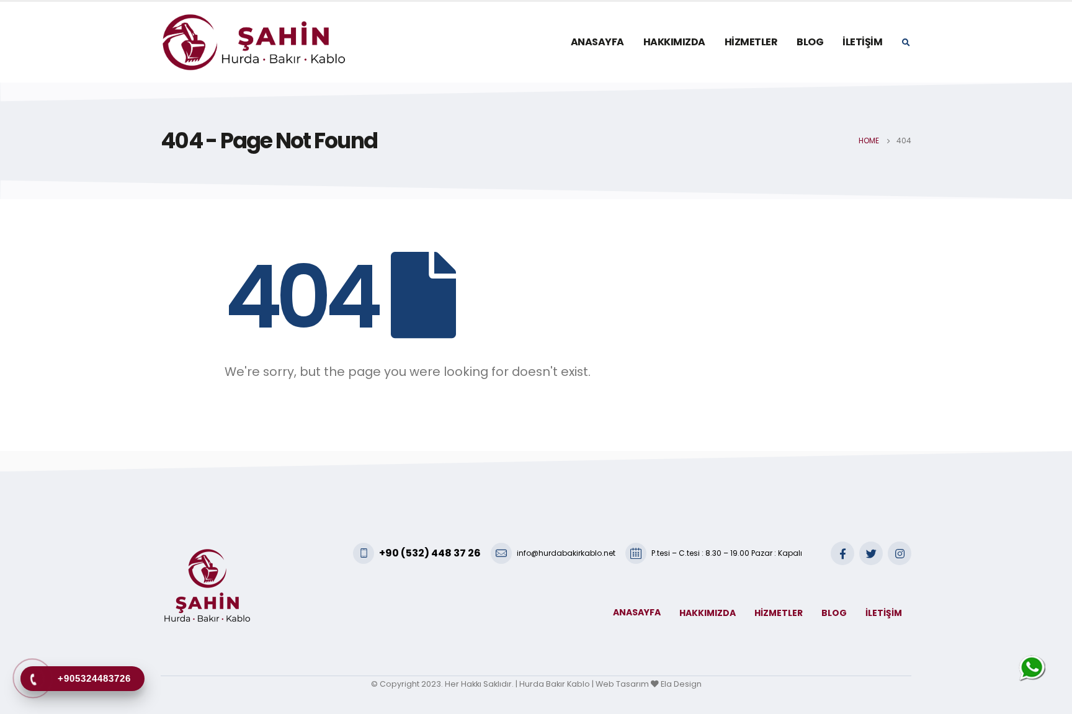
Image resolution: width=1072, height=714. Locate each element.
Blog (810, 42)
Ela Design (681, 684)
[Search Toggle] (905, 43)
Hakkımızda (674, 42)
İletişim (862, 42)
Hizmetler (751, 42)
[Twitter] (871, 553)
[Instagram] (899, 553)
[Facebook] (842, 553)
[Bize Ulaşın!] (1033, 668)
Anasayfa (597, 42)
